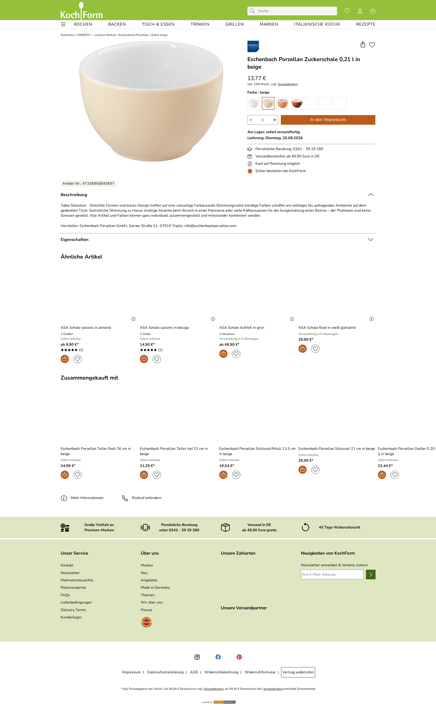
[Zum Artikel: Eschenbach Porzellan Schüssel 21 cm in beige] (337, 417)
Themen (147, 595)
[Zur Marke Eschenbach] (253, 46)
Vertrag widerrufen (298, 672)
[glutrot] (311, 103)
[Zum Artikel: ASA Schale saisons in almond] (99, 296)
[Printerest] (239, 657)
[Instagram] (197, 657)
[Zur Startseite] (82, 11)
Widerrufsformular (260, 672)
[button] (363, 45)
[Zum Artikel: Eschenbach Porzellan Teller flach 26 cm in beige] (99, 417)
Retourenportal (73, 587)
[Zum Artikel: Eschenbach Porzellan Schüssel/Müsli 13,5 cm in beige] (257, 417)
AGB (194, 672)
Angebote (149, 580)
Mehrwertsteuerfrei (77, 580)
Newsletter (70, 572)
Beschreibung (74, 194)
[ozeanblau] (326, 103)
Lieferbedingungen (76, 602)
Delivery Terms (73, 609)
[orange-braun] (297, 103)
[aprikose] (282, 103)
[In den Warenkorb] (65, 359)
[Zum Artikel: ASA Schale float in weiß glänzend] (337, 296)
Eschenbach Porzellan (133, 35)
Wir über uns (151, 602)
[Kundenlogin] (360, 11)
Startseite (67, 35)
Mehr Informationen (87, 497)
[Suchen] (253, 11)
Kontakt (67, 565)
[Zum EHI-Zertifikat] (250, 171)
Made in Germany (155, 587)
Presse (146, 609)
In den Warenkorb (328, 120)
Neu (144, 572)
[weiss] (254, 103)
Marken (147, 565)
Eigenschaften (75, 239)
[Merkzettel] (347, 11)
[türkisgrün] (340, 103)
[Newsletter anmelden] (370, 574)
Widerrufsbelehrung (221, 672)
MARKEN (83, 35)
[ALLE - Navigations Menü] (63, 24)
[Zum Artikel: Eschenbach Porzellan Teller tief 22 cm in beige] (178, 417)
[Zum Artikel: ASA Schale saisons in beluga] (178, 296)
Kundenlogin (71, 617)
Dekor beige (159, 35)
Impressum (131, 672)
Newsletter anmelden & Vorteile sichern (334, 565)
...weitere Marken (104, 35)
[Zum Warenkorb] (373, 11)
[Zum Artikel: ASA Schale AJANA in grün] (257, 296)
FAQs (65, 595)
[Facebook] (218, 657)
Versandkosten (288, 84)
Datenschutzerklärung (165, 672)
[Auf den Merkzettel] (372, 45)
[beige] (268, 103)
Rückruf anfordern (146, 497)
